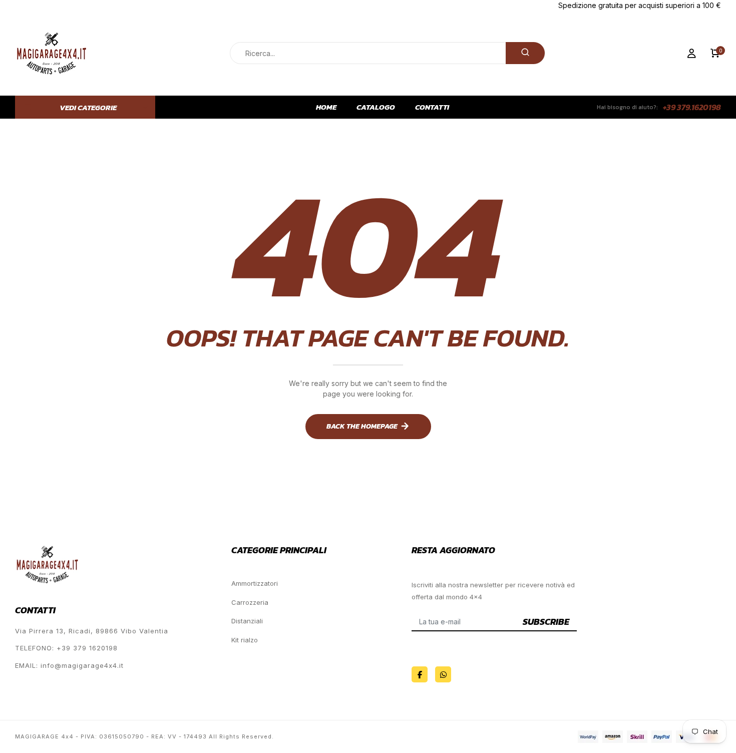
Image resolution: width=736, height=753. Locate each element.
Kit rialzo (244, 640)
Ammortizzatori (254, 583)
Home (326, 107)
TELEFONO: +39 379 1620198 (66, 648)
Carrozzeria (249, 602)
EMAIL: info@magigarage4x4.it (69, 665)
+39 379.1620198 (692, 107)
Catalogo (375, 107)
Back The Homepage (362, 426)
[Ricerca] (525, 53)
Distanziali (247, 621)
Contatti (432, 107)
